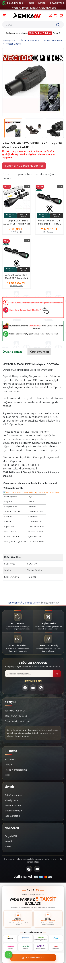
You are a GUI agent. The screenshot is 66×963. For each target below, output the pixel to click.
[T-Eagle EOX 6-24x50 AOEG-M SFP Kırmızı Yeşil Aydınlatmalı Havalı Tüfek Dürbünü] (16, 199)
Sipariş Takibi (11, 800)
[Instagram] (25, 687)
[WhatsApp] (41, 687)
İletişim (8, 764)
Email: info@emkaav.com (17, 721)
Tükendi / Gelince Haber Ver (24, 165)
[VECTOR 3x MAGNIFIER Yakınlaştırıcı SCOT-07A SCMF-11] (33, 82)
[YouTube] (33, 687)
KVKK (7, 775)
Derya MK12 (11, 836)
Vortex (8, 846)
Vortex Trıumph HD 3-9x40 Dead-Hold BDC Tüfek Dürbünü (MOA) (49, 222)
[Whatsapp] (8, 954)
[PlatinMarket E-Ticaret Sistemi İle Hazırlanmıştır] (23, 877)
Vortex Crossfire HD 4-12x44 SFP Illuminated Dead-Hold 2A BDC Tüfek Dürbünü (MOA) (16, 276)
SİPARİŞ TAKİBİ (57, 3)
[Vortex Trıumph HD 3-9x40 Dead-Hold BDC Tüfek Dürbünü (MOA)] (49, 199)
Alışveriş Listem (13, 805)
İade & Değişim (13, 815)
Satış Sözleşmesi (13, 795)
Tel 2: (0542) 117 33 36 (16, 715)
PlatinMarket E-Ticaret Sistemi (24, 602)
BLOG (31, 3)
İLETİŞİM (42, 3)
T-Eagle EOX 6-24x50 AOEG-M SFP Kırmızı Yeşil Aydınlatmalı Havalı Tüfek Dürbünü (16, 222)
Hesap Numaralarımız (16, 769)
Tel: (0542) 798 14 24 (15, 710)
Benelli (8, 841)
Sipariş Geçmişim (14, 810)
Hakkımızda (11, 759)
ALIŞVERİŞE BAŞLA (35, 957)
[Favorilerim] (56, 16)
